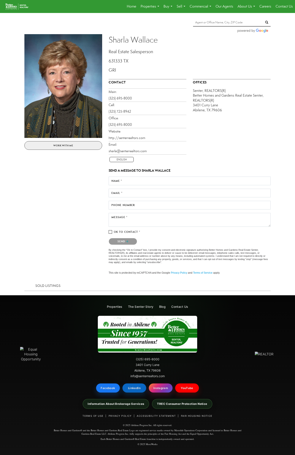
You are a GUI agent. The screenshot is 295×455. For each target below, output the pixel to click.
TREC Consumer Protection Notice (182, 404)
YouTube (187, 388)
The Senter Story (141, 306)
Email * (116, 193)
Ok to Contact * (127, 231)
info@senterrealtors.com (147, 376)
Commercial (201, 8)
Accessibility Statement (156, 415)
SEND (121, 241)
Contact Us (284, 6)
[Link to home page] (19, 6)
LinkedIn (134, 388)
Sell (182, 8)
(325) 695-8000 (120, 98)
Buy (168, 8)
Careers (265, 6)
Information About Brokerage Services (116, 404)
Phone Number (123, 205)
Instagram (160, 388)
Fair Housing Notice (197, 415)
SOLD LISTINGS (48, 286)
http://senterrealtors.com (127, 138)
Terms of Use (92, 415)
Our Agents (224, 6)
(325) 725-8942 (120, 111)
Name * (116, 180)
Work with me (63, 145)
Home (131, 6)
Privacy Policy (179, 272)
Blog (162, 306)
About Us (247, 8)
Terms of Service (203, 272)
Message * (119, 217)
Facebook (108, 388)
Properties (151, 8)
